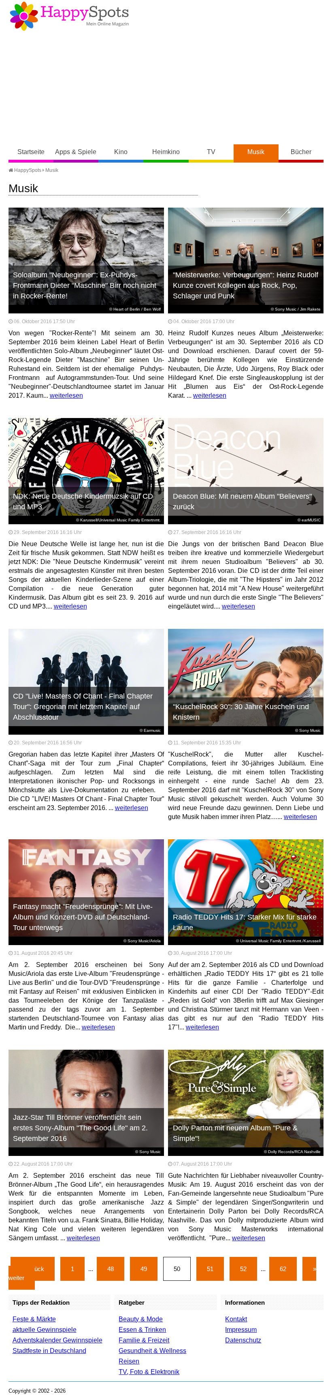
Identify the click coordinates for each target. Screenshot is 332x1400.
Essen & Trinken (142, 1329)
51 (210, 1268)
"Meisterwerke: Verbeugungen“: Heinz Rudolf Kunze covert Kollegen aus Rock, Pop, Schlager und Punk (245, 285)
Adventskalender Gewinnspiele (57, 1340)
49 (143, 1268)
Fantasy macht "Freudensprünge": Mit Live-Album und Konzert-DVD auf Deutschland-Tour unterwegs (83, 917)
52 (243, 1268)
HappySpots (27, 170)
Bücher (301, 151)
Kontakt (236, 1319)
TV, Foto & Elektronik (149, 1371)
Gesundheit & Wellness (152, 1350)
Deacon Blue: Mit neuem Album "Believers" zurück (242, 501)
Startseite (31, 151)
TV (211, 151)
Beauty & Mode (141, 1319)
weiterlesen (66, 395)
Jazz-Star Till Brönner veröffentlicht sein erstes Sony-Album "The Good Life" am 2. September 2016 (80, 1128)
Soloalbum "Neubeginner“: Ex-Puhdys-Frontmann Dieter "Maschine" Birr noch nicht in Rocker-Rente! (84, 285)
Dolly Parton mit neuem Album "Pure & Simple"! (235, 1133)
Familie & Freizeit (144, 1340)
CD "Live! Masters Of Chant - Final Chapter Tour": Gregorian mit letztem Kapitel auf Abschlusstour (83, 706)
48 (110, 1268)
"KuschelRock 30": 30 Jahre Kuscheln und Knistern (241, 712)
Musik (255, 151)
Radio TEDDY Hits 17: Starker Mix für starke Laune (245, 922)
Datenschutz (243, 1340)
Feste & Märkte (34, 1319)
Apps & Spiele (75, 151)
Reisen (129, 1361)
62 (283, 1268)
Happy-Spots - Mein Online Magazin (69, 16)
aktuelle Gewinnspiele (45, 1329)
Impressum (241, 1329)
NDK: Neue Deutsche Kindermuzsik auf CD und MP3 (83, 501)
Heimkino (166, 151)
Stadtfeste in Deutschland (49, 1350)
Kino (121, 151)
